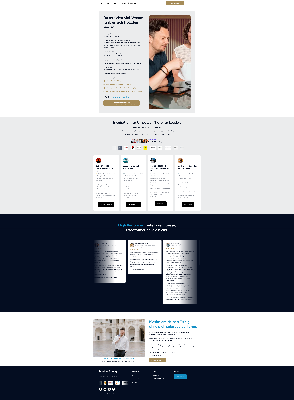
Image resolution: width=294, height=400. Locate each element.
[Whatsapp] (113, 389)
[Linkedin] (100, 389)
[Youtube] (104, 389)
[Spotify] (109, 389)
